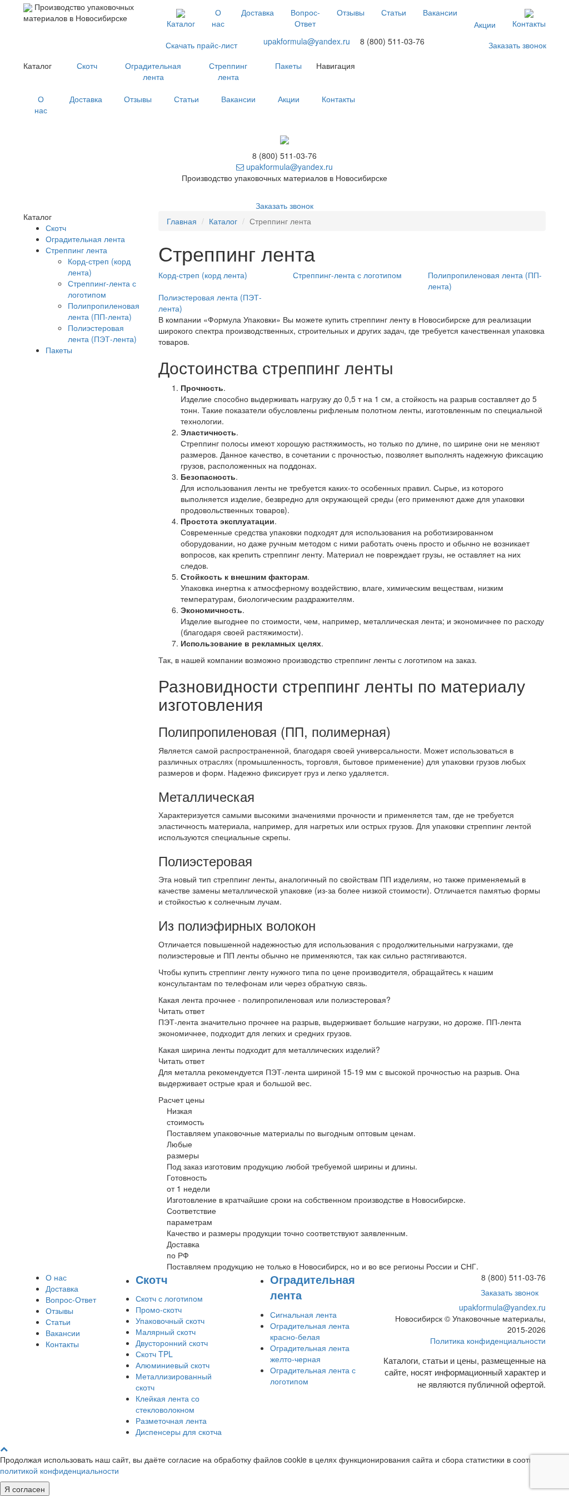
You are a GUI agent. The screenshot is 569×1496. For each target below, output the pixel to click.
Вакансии (440, 12)
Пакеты (288, 65)
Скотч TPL (154, 1353)
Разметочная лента (171, 1420)
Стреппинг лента (228, 71)
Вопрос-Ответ (305, 18)
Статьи (393, 12)
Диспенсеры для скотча (179, 1431)
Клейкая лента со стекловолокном (167, 1404)
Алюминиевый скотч (172, 1365)
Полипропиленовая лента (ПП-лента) (103, 311)
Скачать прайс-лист (201, 45)
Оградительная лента (153, 71)
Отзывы (351, 12)
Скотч (87, 65)
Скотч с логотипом (169, 1298)
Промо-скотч (159, 1309)
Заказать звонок (517, 45)
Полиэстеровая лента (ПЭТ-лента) (102, 333)
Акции (485, 24)
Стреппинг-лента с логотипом (102, 289)
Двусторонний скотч (172, 1342)
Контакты (529, 23)
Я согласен (24, 1488)
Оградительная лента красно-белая (310, 1331)
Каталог (181, 23)
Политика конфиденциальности (488, 1340)
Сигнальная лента (303, 1314)
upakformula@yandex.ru (306, 41)
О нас (218, 18)
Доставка (257, 12)
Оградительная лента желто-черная (310, 1353)
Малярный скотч (166, 1331)
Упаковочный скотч (170, 1320)
